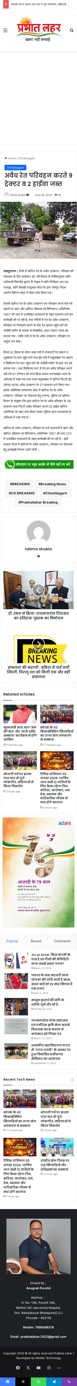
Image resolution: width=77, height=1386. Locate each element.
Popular (12, 941)
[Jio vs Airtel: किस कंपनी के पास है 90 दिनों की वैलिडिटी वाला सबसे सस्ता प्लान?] (16, 961)
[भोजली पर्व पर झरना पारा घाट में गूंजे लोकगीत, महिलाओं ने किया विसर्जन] (20, 760)
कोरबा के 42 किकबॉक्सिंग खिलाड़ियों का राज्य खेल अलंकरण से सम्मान (56, 733)
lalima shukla (18, 194)
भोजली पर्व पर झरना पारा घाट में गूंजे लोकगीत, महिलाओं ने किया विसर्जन (18, 780)
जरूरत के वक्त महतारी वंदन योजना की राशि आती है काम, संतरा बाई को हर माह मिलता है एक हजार (52, 982)
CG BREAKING (23, 493)
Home (11, 158)
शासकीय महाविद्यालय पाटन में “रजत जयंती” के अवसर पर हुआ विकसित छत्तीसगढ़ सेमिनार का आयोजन (51, 1052)
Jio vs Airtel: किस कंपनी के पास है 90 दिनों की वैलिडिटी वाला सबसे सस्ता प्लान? (50, 959)
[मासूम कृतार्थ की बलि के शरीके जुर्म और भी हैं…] (16, 1007)
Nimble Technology (48, 1358)
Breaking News (53, 484)
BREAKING (21, 484)
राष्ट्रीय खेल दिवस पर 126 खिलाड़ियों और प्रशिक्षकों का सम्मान (55, 1165)
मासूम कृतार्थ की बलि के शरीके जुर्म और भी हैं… (47, 1002)
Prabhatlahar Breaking (39, 502)
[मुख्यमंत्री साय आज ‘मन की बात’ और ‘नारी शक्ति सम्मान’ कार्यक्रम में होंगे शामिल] (20, 714)
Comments (62, 941)
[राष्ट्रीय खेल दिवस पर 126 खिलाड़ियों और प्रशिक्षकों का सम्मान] (57, 1147)
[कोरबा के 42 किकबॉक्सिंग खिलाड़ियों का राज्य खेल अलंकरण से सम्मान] (57, 714)
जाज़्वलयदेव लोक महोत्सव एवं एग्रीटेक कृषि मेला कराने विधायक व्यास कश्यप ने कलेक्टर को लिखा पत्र (50, 1027)
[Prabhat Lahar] (38, 30)
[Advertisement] (38, 102)
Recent (36, 941)
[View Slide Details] (38, 464)
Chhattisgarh (26, 158)
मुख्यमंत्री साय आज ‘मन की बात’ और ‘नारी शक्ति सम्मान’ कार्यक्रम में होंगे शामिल (20, 733)
